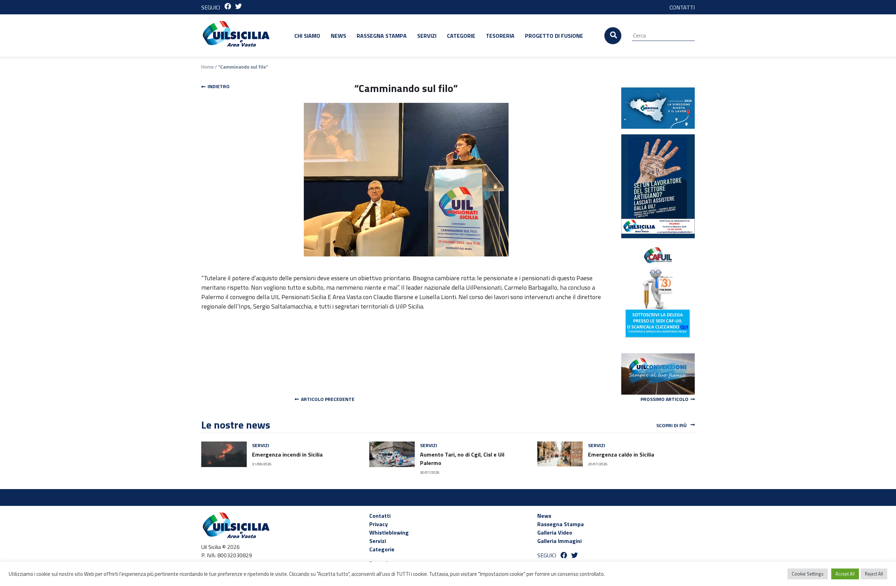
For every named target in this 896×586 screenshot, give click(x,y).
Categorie (461, 35)
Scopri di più (672, 425)
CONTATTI (682, 7)
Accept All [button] (845, 573)
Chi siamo (307, 35)
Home (207, 66)
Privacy (378, 524)
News (338, 35)
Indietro (217, 86)
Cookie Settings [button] (808, 573)
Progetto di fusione (554, 35)
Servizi (426, 35)
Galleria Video (554, 532)
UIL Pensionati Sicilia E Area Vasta (316, 297)
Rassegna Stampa (382, 35)
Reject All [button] (874, 573)
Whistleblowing (389, 532)
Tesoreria (500, 35)
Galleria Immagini (559, 541)
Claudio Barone (393, 297)
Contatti (380, 515)
